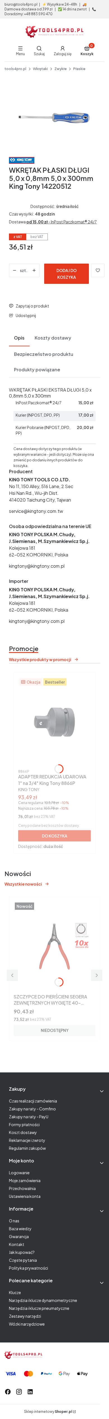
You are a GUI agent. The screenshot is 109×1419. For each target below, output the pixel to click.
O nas (14, 1220)
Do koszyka (54, 835)
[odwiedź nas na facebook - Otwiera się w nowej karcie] (7, 1391)
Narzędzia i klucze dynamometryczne (43, 1300)
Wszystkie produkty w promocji (40, 659)
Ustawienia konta (25, 1196)
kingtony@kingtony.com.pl (37, 566)
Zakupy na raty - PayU (28, 1116)
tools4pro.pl (15, 69)
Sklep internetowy (48, 1411)
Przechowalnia (22, 1188)
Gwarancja (19, 1236)
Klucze (15, 1292)
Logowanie (19, 1172)
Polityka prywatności (28, 1267)
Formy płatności (24, 1124)
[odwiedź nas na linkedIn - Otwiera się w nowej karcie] (30, 1391)
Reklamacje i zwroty (27, 1140)
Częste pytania (23, 1260)
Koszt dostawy (23, 1132)
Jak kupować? (22, 1252)
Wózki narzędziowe (27, 1323)
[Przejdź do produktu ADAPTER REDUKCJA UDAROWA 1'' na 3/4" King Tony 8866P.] (54, 722)
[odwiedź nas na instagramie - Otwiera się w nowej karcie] (19, 1391)
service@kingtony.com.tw (36, 511)
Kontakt (16, 1244)
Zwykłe (60, 69)
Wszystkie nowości (23, 883)
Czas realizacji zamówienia (33, 1100)
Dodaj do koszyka (66, 274)
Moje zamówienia (25, 1180)
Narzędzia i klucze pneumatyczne (39, 1308)
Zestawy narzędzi (25, 1316)
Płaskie (79, 69)
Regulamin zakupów (27, 1148)
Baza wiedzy (20, 1228)
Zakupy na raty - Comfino (32, 1108)
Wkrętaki (40, 69)
